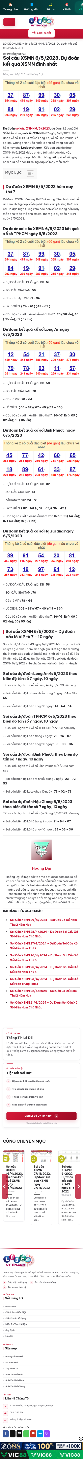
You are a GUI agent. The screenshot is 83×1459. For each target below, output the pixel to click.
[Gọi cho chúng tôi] (26, 1433)
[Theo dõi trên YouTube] (33, 1433)
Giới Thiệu (10, 1306)
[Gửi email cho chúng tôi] (19, 1433)
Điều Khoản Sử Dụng (15, 1318)
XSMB (67, 7)
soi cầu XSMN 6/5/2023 (32, 128)
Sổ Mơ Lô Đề (11, 1362)
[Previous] (5, 1186)
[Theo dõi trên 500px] (40, 1433)
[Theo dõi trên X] (13, 1433)
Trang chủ (10, 7)
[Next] (78, 1186)
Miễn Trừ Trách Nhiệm (16, 1324)
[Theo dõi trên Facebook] (6, 1433)
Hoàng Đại (36, 74)
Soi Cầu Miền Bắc (14, 1374)
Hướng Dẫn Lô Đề (14, 1356)
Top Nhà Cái (11, 1368)
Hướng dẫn (31, 7)
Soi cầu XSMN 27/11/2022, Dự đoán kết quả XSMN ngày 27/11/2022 (42, 1177)
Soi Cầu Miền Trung (15, 1386)
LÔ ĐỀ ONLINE (12, 43)
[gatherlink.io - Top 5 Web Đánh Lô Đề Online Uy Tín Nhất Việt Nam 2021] (41, 22)
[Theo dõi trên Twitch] (47, 1433)
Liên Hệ (9, 1336)
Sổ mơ (50, 7)
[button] (9, 22)
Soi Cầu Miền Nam (14, 1380)
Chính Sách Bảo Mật (15, 1312)
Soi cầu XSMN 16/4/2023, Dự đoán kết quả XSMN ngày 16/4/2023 (14, 1177)
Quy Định (10, 1330)
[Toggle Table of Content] (28, 173)
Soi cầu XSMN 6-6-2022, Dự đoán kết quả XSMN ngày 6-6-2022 (68, 1179)
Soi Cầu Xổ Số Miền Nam (14, 54)
